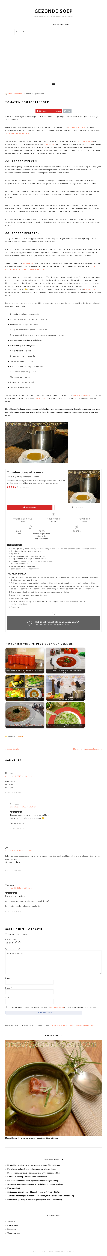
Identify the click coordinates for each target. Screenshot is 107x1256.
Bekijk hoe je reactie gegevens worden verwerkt (72, 1025)
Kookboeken (12, 1225)
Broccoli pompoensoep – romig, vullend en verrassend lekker (33, 1173)
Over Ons (53, 1251)
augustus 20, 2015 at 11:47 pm (18, 776)
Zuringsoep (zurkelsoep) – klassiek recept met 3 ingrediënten (33, 1192)
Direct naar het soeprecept (50, 111)
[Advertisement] (53, 61)
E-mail (8, 988)
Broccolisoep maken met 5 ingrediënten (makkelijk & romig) (32, 1180)
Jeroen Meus (49, 144)
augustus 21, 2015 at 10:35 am (23, 807)
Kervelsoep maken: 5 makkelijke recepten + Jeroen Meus (31, 1169)
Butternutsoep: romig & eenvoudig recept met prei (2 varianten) (34, 1200)
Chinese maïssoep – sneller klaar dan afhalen (27, 1177)
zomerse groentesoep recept (18, 133)
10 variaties (39, 398)
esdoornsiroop (90, 289)
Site (7, 997)
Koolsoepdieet (13, 1188)
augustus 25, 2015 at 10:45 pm (18, 851)
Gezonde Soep (54, 11)
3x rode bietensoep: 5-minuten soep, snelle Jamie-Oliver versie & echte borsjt (40, 1196)
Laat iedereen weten (44, 624)
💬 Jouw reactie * (12, 949)
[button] (8, 487)
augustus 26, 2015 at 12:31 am (18, 888)
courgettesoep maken (81, 395)
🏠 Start (8, 94)
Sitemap (70, 1251)
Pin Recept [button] (78, 507)
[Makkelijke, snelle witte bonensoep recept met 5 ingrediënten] (53, 1135)
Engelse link (28, 263)
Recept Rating (11, 939)
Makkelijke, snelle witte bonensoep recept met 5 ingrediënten (31, 1138)
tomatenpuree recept (77, 127)
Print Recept (31, 507)
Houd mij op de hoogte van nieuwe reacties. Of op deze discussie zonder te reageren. (53, 1007)
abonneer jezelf (57, 1007)
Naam (8, 978)
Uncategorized (13, 1233)
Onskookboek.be (85, 141)
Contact (43, 1251)
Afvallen (11, 1221)
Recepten (20, 736)
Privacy (61, 1251)
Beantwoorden (13, 792)
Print (68, 111)
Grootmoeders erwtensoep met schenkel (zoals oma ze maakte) (35, 1184)
